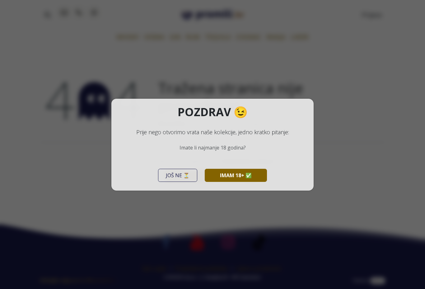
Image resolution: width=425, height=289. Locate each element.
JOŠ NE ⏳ (177, 175)
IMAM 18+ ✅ (236, 175)
